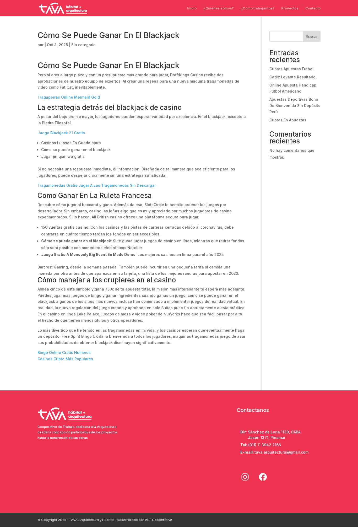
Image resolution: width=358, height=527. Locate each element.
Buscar (312, 36)
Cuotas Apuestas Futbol (291, 69)
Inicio (192, 8)
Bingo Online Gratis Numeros (64, 352)
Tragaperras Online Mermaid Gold (68, 97)
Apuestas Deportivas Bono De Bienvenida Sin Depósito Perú (295, 105)
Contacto (313, 8)
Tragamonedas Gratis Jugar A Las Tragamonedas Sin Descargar (96, 185)
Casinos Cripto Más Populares (65, 359)
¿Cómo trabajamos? (257, 8)
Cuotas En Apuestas (287, 120)
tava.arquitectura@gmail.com (281, 452)
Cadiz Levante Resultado (292, 77)
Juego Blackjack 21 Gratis (61, 133)
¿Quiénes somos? (218, 8)
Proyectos (290, 8)
